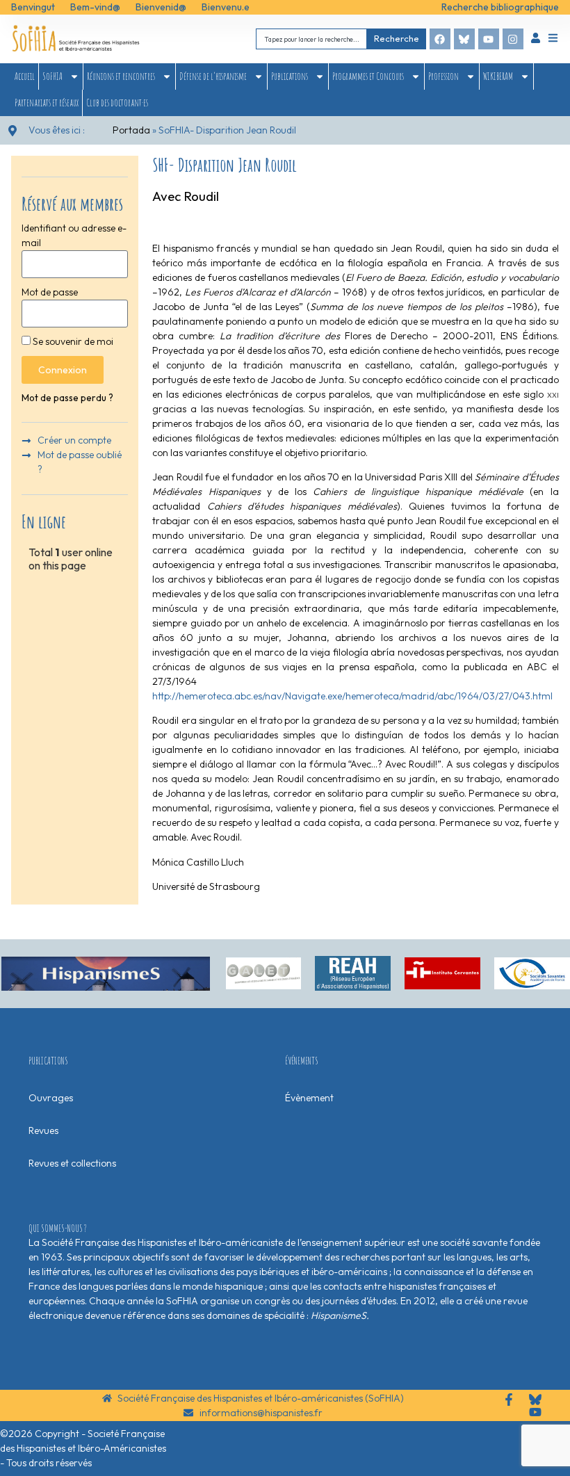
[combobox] (311, 39)
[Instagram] (513, 39)
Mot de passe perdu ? (67, 397)
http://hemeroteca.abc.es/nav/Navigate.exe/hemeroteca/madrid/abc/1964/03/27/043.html (352, 696)
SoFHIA (52, 76)
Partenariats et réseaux (47, 102)
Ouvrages (50, 1098)
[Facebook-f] (509, 1399)
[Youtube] (488, 39)
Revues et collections (72, 1163)
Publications (289, 76)
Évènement (309, 1098)
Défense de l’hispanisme (213, 76)
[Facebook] (440, 39)
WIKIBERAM (498, 76)
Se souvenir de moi (72, 341)
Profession (443, 76)
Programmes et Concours (368, 76)
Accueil (25, 76)
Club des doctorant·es (117, 102)
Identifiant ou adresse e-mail (74, 235)
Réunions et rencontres (121, 76)
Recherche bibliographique (500, 7)
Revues (43, 1130)
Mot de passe (50, 292)
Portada (131, 130)
